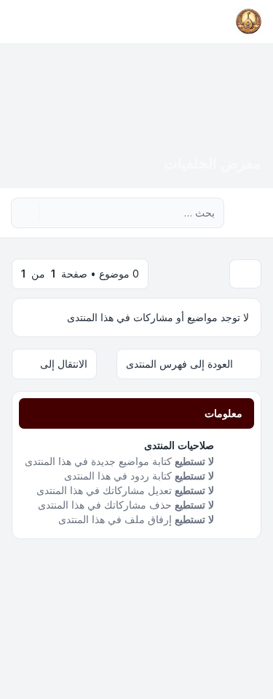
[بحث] (52, 213)
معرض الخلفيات (212, 163)
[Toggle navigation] (17, 22)
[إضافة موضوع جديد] (245, 273)
